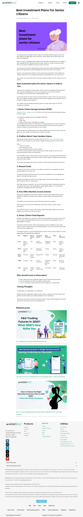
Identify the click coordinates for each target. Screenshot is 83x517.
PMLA (43, 510)
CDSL (39, 505)
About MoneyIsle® (11, 462)
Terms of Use (10, 510)
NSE (30, 505)
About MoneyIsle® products (13, 466)
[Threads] (7, 455)
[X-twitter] (7, 451)
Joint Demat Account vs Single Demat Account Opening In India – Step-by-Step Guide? (40, 377)
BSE (34, 505)
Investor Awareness (53, 510)
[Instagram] (7, 444)
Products (50, 2)
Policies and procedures (33, 510)
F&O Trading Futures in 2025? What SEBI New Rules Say (31, 341)
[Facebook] (7, 441)
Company (40, 2)
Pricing (57, 2)
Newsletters (72, 510)
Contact (65, 2)
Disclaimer (63, 510)
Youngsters (22, 282)
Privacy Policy (20, 510)
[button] (41, 462)
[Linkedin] (7, 448)
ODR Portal (51, 505)
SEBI (45, 505)
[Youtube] (7, 458)
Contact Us (9, 428)
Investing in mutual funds (23, 169)
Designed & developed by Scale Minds (52, 515)
